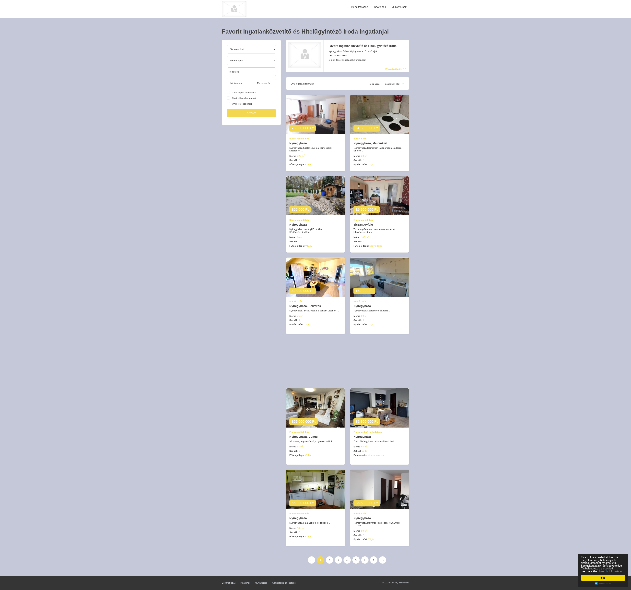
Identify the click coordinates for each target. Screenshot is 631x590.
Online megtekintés (242, 103)
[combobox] (251, 71)
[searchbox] (251, 72)
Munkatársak (261, 583)
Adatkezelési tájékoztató (284, 583)
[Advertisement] (250, 153)
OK (603, 578)
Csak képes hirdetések (244, 92)
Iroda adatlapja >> (395, 68)
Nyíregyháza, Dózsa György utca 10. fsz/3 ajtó (352, 51)
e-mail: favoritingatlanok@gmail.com (347, 60)
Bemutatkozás (229, 583)
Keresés (251, 113)
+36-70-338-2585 (337, 55)
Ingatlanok (245, 583)
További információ (610, 571)
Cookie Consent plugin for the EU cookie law (603, 583)
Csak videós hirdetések (244, 98)
